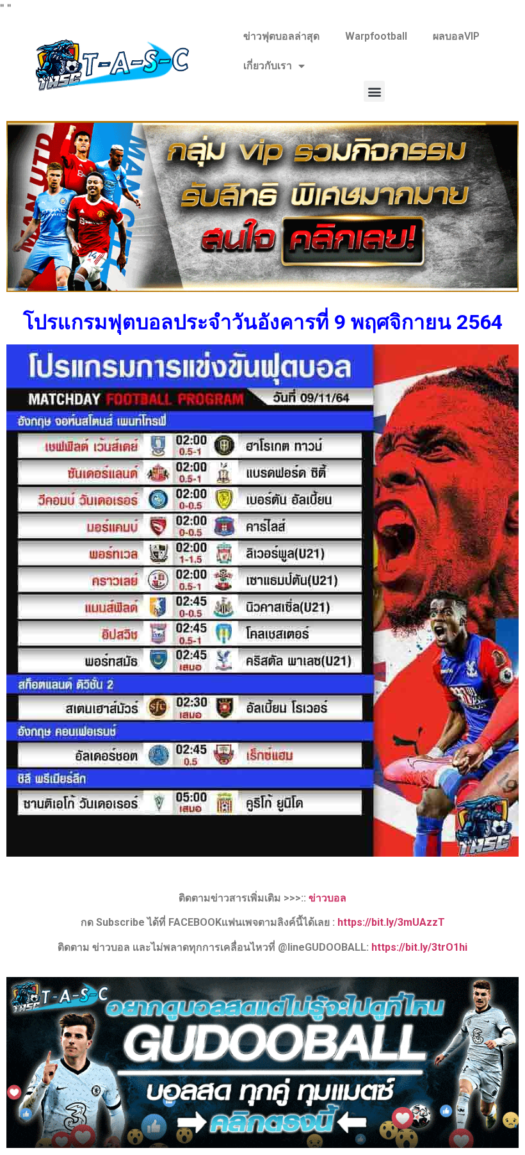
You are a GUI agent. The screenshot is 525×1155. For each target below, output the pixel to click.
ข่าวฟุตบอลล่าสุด (281, 36)
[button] (374, 91)
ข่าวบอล (327, 898)
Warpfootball (376, 36)
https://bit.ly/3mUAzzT (391, 922)
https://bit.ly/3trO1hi (419, 947)
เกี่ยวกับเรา (267, 66)
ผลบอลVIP (456, 36)
